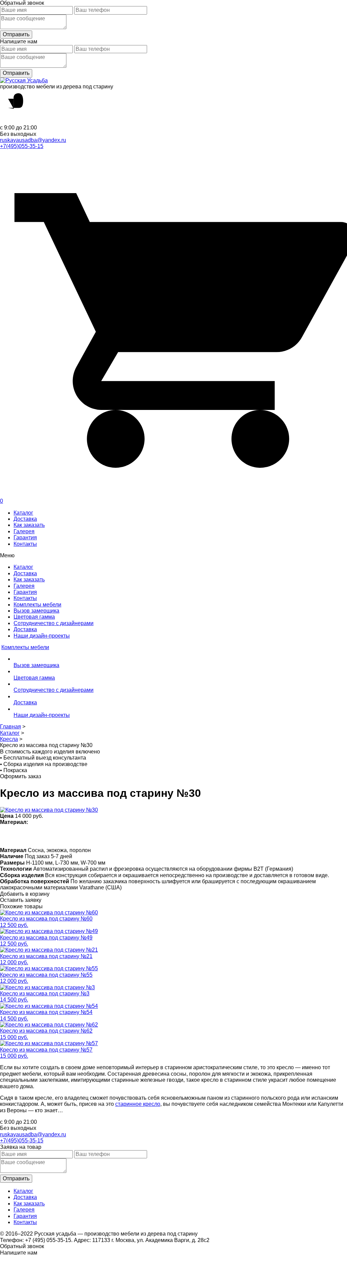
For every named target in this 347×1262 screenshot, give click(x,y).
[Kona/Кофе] (98, 836)
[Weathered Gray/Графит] (191, 836)
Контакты (25, 544)
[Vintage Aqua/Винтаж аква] (112, 836)
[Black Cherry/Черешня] (164, 836)
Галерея (24, 531)
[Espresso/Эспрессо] (72, 836)
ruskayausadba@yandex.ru (33, 140)
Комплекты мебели (37, 604)
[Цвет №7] (32, 836)
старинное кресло (137, 1104)
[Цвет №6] (85, 836)
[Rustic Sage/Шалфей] (125, 836)
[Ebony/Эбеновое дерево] (217, 836)
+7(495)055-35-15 (21, 146)
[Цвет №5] (204, 836)
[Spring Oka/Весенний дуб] (19, 836)
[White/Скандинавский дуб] (6, 836)
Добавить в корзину (24, 894)
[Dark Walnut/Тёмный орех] (59, 836)
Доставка (25, 519)
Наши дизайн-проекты (42, 636)
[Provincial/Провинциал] (46, 836)
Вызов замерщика (36, 611)
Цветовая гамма (34, 617)
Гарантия (25, 537)
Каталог (23, 513)
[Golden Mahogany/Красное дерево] (151, 836)
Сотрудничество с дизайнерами (54, 623)
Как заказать (29, 525)
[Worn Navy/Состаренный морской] (178, 836)
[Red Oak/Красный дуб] (138, 836)
